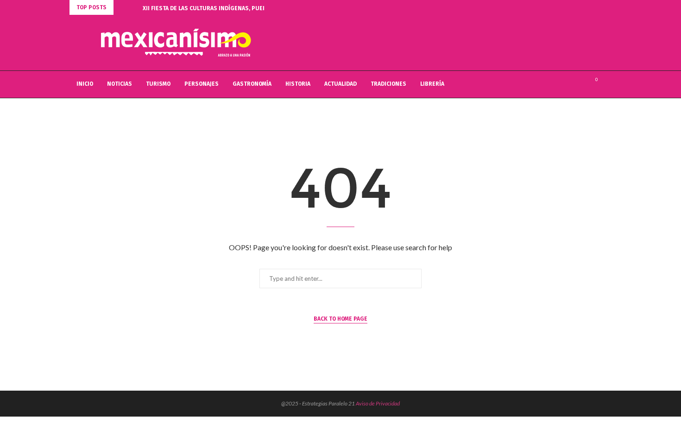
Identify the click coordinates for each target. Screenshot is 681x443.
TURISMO (158, 84)
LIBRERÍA (432, 84)
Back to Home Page (340, 319)
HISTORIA (297, 84)
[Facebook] (560, 84)
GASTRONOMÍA (252, 84)
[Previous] (122, 7)
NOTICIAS (119, 84)
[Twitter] (570, 84)
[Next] (134, 7)
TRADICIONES (388, 84)
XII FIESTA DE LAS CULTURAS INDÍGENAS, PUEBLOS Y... (214, 8)
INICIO (84, 84)
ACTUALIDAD (340, 84)
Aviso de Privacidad (378, 403)
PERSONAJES (201, 84)
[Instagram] (579, 84)
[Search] (607, 84)
